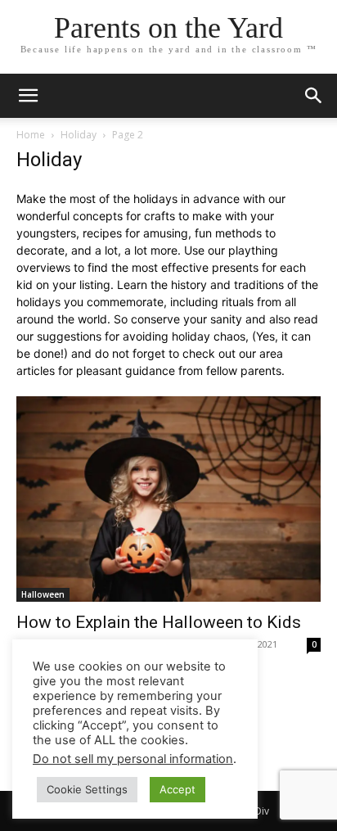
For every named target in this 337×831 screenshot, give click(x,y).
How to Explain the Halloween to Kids (158, 622)
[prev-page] (132, 724)
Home (30, 135)
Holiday (79, 135)
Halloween (43, 594)
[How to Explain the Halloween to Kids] (168, 499)
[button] (314, 96)
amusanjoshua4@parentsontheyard (104, 644)
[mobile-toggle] (28, 96)
